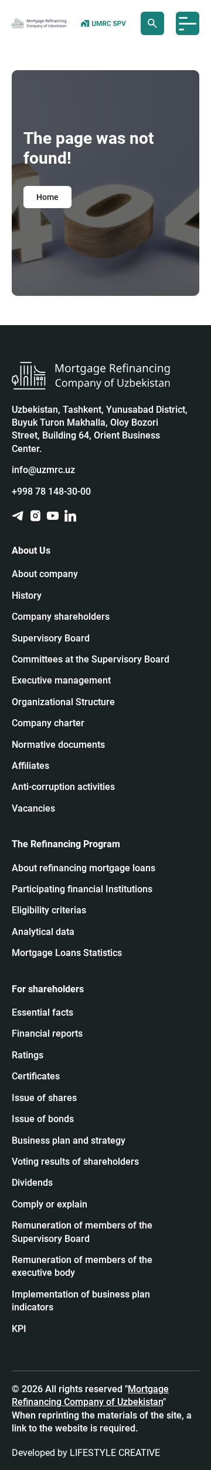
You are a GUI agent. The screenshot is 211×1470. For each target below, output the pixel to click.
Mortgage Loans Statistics (67, 952)
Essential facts (42, 1012)
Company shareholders (61, 616)
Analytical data (43, 931)
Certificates (36, 1076)
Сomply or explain (49, 1204)
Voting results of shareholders (75, 1161)
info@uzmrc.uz (43, 469)
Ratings (27, 1055)
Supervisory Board (51, 638)
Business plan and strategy (68, 1140)
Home (47, 197)
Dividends (32, 1182)
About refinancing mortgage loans (83, 868)
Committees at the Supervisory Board (90, 659)
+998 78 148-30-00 (51, 491)
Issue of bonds (43, 1118)
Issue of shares (44, 1097)
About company (45, 573)
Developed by (86, 1452)
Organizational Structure (63, 702)
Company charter (48, 723)
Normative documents (58, 744)
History (27, 595)
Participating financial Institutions (82, 889)
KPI (19, 1328)
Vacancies (33, 808)
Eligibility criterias (49, 910)
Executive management (61, 680)
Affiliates (30, 765)
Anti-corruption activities (63, 786)
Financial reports (47, 1033)
